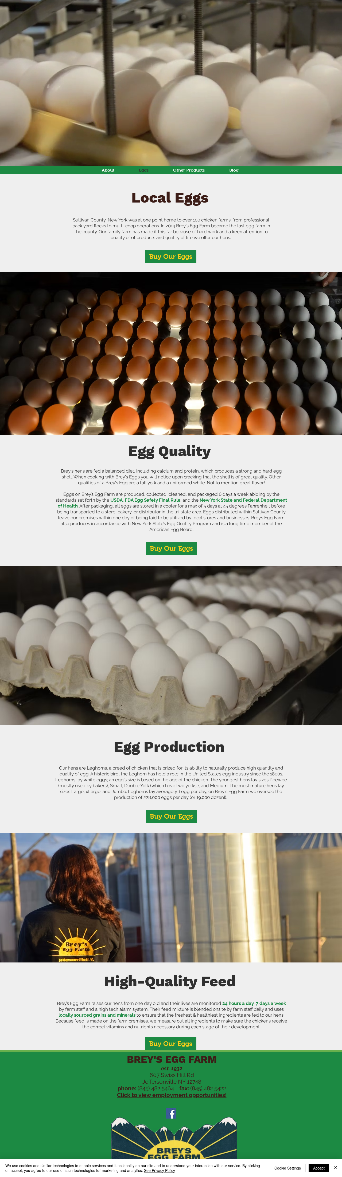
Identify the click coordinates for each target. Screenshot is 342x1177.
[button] (189, 170)
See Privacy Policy (159, 1170)
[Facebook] (171, 1113)
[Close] (335, 1168)
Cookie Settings (287, 1168)
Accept (319, 1168)
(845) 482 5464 (156, 1088)
